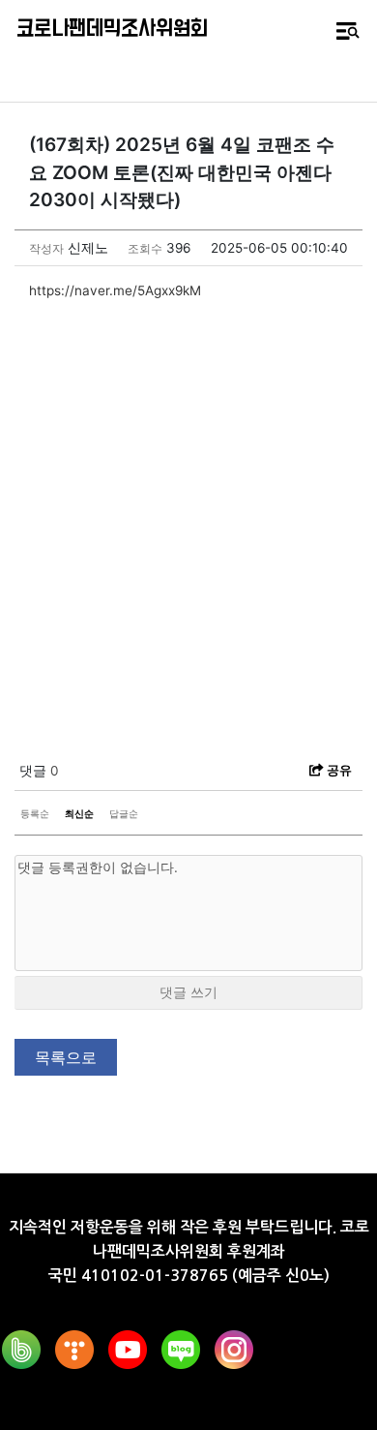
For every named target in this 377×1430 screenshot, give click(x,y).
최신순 (79, 813)
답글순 (123, 813)
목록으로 (66, 1057)
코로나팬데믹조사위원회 (112, 29)
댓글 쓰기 (189, 992)
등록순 (34, 813)
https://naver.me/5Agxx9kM (115, 290)
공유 (338, 769)
